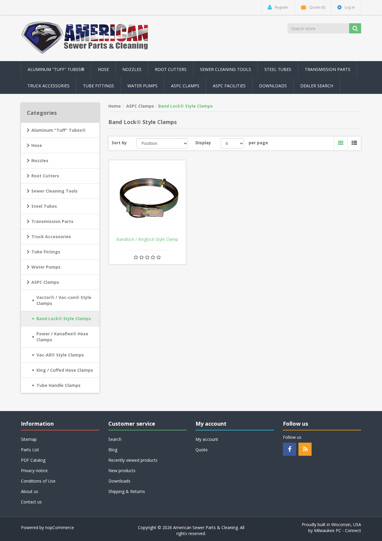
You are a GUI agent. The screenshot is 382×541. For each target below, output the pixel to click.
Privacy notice (34, 470)
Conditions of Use (38, 481)
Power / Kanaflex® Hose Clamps (62, 336)
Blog (112, 449)
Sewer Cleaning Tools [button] (225, 69)
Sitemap (29, 439)
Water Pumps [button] (142, 86)
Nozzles (39, 160)
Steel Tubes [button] (277, 69)
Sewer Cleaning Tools (54, 191)
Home (114, 106)
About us (29, 491)
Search (114, 439)
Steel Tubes (44, 206)
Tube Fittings (45, 252)
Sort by (119, 142)
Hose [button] (103, 69)
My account (206, 439)
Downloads (273, 86)
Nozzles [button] (131, 69)
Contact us (31, 502)
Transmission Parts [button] (327, 69)
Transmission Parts (52, 221)
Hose (36, 145)
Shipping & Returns (126, 491)
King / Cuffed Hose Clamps (64, 370)
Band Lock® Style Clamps (63, 318)
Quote (201, 449)
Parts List (30, 449)
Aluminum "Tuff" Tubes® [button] (56, 69)
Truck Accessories (51, 236)
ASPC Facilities (229, 86)
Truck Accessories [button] (48, 86)
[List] (354, 143)
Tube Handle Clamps (58, 385)
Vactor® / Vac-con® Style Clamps (63, 300)
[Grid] (340, 143)
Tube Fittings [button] (98, 86)
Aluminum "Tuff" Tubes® (58, 130)
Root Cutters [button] (171, 69)
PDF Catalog (33, 460)
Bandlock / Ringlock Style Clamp (147, 239)
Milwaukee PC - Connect (337, 530)
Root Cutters (45, 176)
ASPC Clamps (45, 282)
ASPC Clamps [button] (185, 86)
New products (121, 470)
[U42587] (147, 198)
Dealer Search (316, 86)
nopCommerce (59, 527)
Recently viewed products (133, 460)
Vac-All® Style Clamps (60, 355)
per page (258, 142)
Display (203, 142)
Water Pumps (46, 267)
